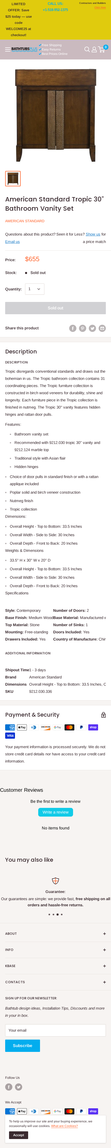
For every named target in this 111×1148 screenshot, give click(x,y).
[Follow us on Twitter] (18, 1087)
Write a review (56, 812)
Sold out (55, 308)
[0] (101, 49)
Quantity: (13, 289)
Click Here (100, 7)
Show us (93, 234)
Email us (12, 241)
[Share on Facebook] (72, 328)
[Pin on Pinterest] (82, 328)
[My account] (94, 49)
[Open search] (87, 49)
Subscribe (22, 1045)
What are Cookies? (64, 1126)
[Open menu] (7, 49)
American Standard (24, 221)
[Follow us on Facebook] (8, 1087)
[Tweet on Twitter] (92, 328)
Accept (18, 1135)
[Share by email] (102, 328)
